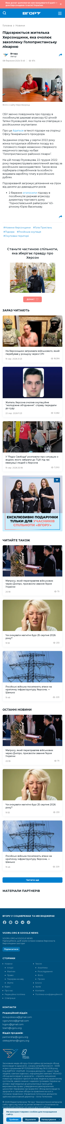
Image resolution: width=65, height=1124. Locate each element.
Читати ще (32, 880)
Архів (38, 986)
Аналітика (42, 967)
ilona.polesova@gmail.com (17, 1017)
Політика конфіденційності (48, 994)
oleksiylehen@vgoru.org (16, 1040)
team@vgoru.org (12, 1028)
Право (10, 975)
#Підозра (8, 231)
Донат (31, 299)
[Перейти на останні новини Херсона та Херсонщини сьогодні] (32, 13)
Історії (10, 967)
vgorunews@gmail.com (16, 1020)
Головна (7, 25)
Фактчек (11, 971)
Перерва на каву (15, 979)
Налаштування (48, 1119)
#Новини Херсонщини (17, 227)
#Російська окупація (29, 231)
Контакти (39, 990)
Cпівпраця (10, 998)
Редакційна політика (15, 994)
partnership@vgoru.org (15, 1037)
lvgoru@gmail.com (13, 1024)
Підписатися (11, 949)
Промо (41, 979)
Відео (7, 986)
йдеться (18, 130)
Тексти (38, 964)
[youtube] (17, 923)
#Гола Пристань (42, 227)
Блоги (38, 983)
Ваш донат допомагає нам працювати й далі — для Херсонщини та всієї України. (31, 4)
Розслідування (45, 971)
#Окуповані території (16, 236)
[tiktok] (29, 923)
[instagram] (11, 923)
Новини (20, 25)
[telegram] (23, 923)
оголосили (30, 192)
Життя (10, 983)
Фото (40, 975)
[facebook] (5, 923)
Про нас (9, 990)
